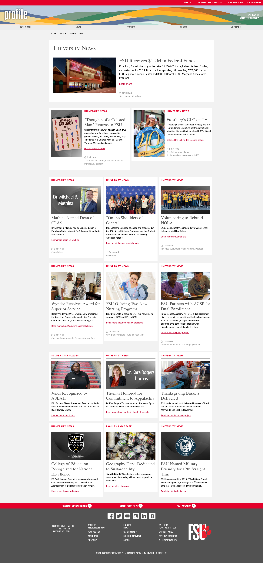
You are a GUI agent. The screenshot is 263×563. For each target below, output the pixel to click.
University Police (166, 532)
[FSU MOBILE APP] (152, 516)
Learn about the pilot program (175, 332)
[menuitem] (26, 27)
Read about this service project (176, 415)
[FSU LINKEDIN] (144, 516)
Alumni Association (235, 2)
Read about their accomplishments (122, 243)
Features (131, 27)
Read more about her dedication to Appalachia (128, 412)
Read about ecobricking (117, 486)
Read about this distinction (173, 491)
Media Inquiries (94, 532)
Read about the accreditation (65, 491)
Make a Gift (189, 2)
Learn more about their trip (173, 236)
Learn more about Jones (63, 415)
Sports (183, 27)
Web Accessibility (130, 532)
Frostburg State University (210, 2)
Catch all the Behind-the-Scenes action (185, 140)
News (78, 27)
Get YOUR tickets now (94, 148)
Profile (63, 34)
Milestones (236, 27)
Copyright (127, 540)
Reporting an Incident (168, 528)
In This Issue (25, 27)
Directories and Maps (96, 528)
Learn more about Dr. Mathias (65, 240)
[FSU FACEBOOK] (111, 516)
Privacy (126, 528)
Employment (92, 540)
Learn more (125, 83)
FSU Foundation (254, 2)
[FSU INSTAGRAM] (136, 516)
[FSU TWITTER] (119, 516)
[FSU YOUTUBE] (127, 516)
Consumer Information (132, 536)
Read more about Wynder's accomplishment (72, 326)
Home (53, 34)
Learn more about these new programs (124, 322)
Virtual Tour (93, 536)
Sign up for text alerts (168, 540)
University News (76, 34)
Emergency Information (168, 536)
